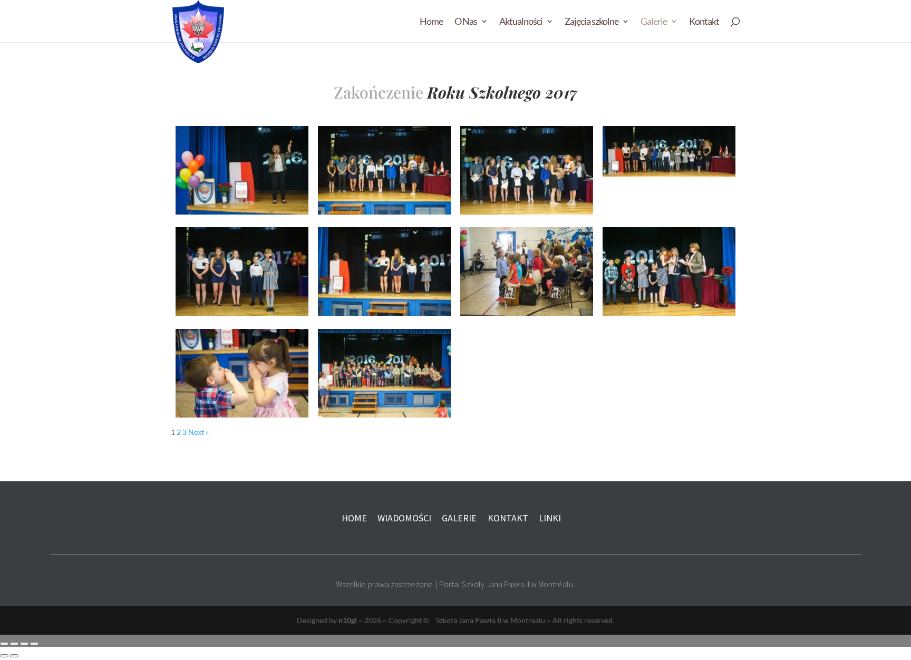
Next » (198, 432)
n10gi (347, 620)
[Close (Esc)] (4, 643)
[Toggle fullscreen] (24, 643)
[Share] (14, 643)
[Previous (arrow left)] (4, 655)
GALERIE (459, 518)
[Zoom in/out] (34, 643)
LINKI (550, 518)
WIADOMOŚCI (405, 518)
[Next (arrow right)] (14, 655)
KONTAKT (508, 518)
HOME (354, 518)
